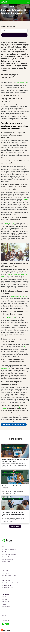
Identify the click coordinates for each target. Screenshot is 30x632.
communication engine (11, 274)
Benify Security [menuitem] (6, 580)
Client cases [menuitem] (5, 573)
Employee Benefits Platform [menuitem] (9, 549)
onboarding (25, 199)
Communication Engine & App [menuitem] (9, 554)
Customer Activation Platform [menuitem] (9, 575)
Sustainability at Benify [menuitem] (8, 587)
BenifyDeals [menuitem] (5, 578)
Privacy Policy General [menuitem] (8, 585)
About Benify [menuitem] (5, 570)
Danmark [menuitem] (4, 599)
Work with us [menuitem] (5, 620)
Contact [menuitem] (4, 615)
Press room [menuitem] (5, 618)
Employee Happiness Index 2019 (19, 296)
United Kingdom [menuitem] (6, 606)
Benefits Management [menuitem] (7, 559)
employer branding (5, 368)
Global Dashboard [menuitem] (7, 561)
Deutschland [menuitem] (5, 601)
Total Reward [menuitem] (5, 552)
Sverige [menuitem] (4, 604)
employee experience (9, 223)
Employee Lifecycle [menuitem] (7, 557)
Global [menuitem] (4, 597)
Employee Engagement (7, 6)
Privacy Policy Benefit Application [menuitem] (10, 583)
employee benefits (10, 317)
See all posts (15, 526)
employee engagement (21, 82)
